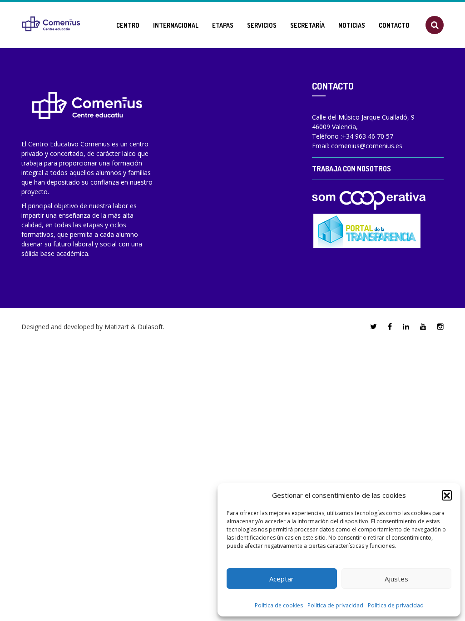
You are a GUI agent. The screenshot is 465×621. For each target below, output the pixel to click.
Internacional (175, 25)
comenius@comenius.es (366, 145)
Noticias (351, 25)
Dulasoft (150, 326)
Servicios (262, 25)
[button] (446, 495)
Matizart (116, 326)
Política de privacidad (335, 605)
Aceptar (281, 578)
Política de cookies (279, 605)
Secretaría (307, 25)
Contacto (394, 25)
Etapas (222, 25)
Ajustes (396, 578)
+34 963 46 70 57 (367, 136)
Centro (127, 25)
